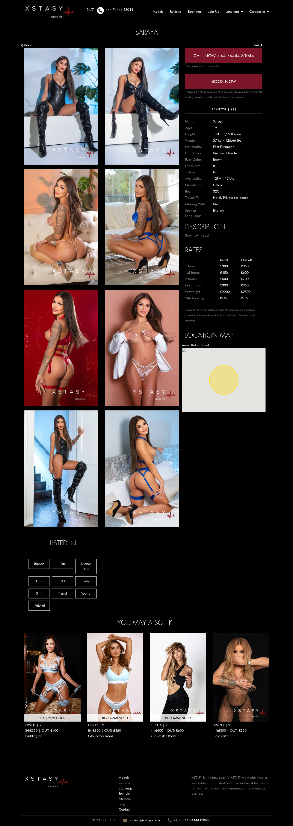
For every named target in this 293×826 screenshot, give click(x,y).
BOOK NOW (223, 81)
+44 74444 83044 (196, 820)
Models (158, 11)
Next (256, 45)
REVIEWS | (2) (223, 109)
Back (27, 45)
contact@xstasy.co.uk (144, 820)
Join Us (213, 11)
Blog (122, 804)
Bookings (195, 11)
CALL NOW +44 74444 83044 (223, 55)
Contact (124, 809)
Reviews (175, 11)
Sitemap (125, 799)
